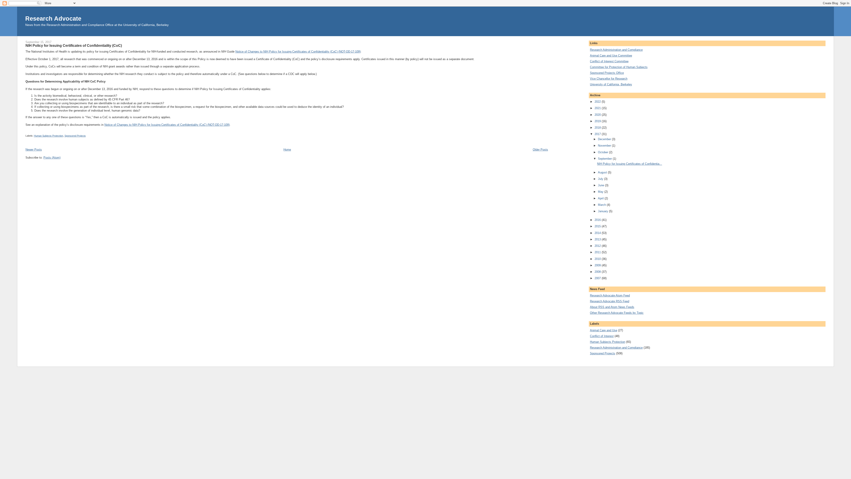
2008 (598, 271)
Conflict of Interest (602, 336)
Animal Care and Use (603, 330)
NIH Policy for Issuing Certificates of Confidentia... (629, 163)
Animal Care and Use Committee (611, 55)
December (605, 139)
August (603, 172)
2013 (598, 239)
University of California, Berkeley (611, 84)
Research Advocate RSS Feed (609, 301)
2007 (598, 278)
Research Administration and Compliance (616, 49)
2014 (598, 233)
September (605, 158)
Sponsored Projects (75, 135)
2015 (598, 226)
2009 (598, 265)
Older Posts (540, 149)
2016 (598, 220)
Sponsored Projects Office (607, 73)
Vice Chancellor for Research (608, 78)
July (601, 179)
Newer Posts (33, 149)
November (605, 145)
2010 (598, 259)
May (601, 191)
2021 (598, 108)
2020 (598, 114)
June (601, 185)
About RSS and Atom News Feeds (612, 307)
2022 (598, 101)
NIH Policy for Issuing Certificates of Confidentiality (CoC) (73, 45)
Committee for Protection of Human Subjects (619, 67)
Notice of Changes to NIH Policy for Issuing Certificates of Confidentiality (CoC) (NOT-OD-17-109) (298, 51)
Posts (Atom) (52, 157)
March (602, 204)
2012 (598, 245)
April (601, 198)
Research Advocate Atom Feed (610, 295)
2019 (598, 121)
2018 (598, 127)
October (603, 152)
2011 (598, 252)
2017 (598, 134)
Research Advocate (53, 18)
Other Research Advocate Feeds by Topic (617, 312)
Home (287, 149)
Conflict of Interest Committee (609, 61)
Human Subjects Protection (48, 135)
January (603, 211)
